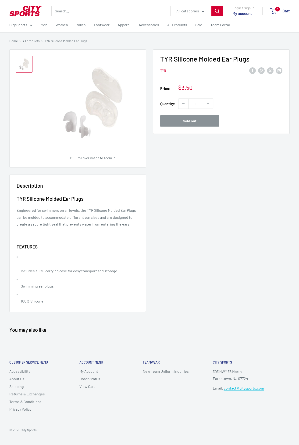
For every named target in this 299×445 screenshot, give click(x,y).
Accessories (149, 24)
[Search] (217, 11)
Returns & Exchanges (27, 394)
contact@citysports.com (244, 388)
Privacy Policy (20, 409)
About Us (16, 378)
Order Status (89, 378)
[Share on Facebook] (252, 70)
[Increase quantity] (208, 104)
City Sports (18, 24)
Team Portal (220, 24)
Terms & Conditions (25, 401)
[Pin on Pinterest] (261, 70)
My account (242, 13)
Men (44, 24)
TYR (163, 71)
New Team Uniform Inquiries (166, 371)
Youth (81, 24)
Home (13, 41)
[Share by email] (279, 70)
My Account (88, 371)
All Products (177, 24)
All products (31, 41)
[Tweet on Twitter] (270, 70)
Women (62, 24)
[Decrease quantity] (183, 104)
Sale (198, 24)
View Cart (87, 386)
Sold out (189, 121)
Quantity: (167, 104)
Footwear (102, 24)
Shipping (16, 386)
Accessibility (19, 371)
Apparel (124, 24)
